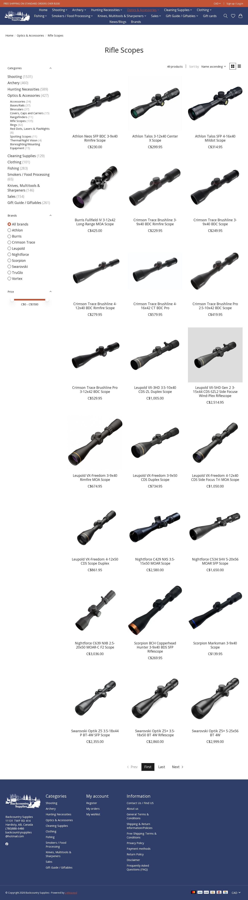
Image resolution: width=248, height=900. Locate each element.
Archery (14, 82)
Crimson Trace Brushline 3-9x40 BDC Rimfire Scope (155, 222)
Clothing (14, 162)
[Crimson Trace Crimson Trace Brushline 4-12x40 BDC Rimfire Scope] (95, 271)
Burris (17, 236)
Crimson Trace (23, 242)
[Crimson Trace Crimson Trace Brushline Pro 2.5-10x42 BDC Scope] (215, 271)
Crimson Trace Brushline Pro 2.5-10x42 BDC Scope (215, 305)
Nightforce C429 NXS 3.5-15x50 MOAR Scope (155, 561)
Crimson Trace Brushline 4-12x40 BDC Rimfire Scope (95, 305)
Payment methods (139, 848)
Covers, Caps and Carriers (27, 113)
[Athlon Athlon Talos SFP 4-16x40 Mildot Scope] (215, 103)
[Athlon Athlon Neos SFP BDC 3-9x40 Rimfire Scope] (95, 103)
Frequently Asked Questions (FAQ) (138, 867)
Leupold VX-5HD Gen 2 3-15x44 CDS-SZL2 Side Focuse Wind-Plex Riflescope (215, 391)
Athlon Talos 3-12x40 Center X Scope (155, 138)
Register (91, 803)
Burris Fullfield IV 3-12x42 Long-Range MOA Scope (95, 222)
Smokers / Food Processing (29, 174)
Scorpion (19, 260)
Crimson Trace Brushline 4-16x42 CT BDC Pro (155, 305)
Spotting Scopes (20, 136)
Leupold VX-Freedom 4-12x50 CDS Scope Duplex (95, 561)
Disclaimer (133, 860)
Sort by (194, 66)
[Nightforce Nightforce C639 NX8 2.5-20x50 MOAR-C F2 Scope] (95, 610)
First (148, 766)
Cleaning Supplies (22, 155)
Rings (13, 125)
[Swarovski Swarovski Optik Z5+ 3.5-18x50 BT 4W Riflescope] (155, 698)
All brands (20, 224)
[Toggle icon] (225, 15)
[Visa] (199, 893)
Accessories (17, 101)
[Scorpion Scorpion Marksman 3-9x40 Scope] (215, 610)
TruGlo (17, 272)
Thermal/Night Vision (23, 140)
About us (132, 808)
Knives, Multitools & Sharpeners (24, 187)
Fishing (13, 168)
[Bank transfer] (206, 893)
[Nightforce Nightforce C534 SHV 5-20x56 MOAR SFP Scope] (215, 526)
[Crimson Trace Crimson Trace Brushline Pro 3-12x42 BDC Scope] (95, 354)
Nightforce (20, 254)
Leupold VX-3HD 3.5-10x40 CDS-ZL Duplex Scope (155, 389)
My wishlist (93, 814)
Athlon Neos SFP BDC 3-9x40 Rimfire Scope (95, 138)
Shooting (15, 76)
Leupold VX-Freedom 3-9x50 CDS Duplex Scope (155, 477)
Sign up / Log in (234, 3)
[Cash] (212, 893)
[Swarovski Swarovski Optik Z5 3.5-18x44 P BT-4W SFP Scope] (95, 698)
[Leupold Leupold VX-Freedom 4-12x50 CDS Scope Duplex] (95, 526)
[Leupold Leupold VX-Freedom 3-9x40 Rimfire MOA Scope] (95, 442)
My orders (93, 808)
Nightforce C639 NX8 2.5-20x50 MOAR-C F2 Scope (95, 645)
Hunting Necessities (23, 89)
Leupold (18, 248)
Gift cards (210, 16)
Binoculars (16, 109)
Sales (12, 196)
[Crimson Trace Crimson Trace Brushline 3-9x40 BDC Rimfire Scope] (155, 187)
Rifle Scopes (18, 121)
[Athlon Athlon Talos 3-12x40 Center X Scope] (155, 103)
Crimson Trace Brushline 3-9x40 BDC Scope (215, 222)
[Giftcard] (219, 893)
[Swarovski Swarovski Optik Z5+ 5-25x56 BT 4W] (215, 698)
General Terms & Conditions (138, 816)
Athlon (17, 230)
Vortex (17, 278)
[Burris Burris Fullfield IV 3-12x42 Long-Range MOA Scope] (95, 187)
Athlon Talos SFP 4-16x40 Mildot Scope (215, 138)
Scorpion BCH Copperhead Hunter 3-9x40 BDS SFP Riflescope (155, 647)
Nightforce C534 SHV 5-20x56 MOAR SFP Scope (215, 561)
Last (161, 766)
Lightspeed (71, 892)
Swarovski (20, 266)
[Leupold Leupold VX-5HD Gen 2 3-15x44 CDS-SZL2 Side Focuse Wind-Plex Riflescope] (215, 354)
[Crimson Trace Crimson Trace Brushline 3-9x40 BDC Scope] (215, 187)
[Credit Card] (225, 893)
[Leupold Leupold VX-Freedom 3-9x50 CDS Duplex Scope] (155, 442)
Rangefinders (18, 117)
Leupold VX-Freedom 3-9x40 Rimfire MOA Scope (95, 477)
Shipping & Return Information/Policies (139, 826)
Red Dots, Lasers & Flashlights (30, 129)
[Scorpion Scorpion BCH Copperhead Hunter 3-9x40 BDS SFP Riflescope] (155, 610)
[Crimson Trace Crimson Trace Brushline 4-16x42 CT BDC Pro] (155, 271)
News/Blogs (117, 22)
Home (43, 10)
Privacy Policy (135, 843)
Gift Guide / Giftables (24, 202)
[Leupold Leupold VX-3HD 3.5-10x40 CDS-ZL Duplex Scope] (155, 354)
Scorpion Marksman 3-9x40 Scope (215, 645)
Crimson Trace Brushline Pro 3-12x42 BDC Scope (95, 389)
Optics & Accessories (30, 35)
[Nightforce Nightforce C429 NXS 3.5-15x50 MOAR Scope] (155, 526)
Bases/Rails (17, 105)
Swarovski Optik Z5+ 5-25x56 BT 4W (215, 733)
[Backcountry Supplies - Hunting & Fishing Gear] (17, 16)
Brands (136, 22)
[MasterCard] (193, 893)
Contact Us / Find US (140, 803)
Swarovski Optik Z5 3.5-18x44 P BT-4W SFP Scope (95, 733)
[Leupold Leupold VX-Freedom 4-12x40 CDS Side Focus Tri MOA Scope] (215, 442)
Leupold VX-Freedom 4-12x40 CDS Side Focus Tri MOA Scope (215, 477)
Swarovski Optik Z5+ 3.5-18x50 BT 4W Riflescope (155, 733)
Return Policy (135, 854)
